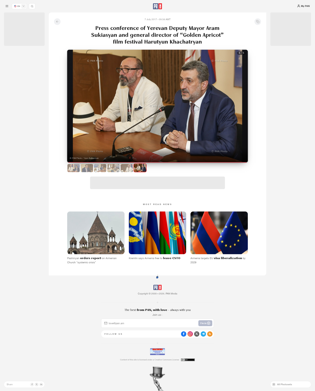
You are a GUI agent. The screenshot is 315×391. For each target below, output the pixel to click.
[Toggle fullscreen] (71, 53)
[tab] (198, 107)
